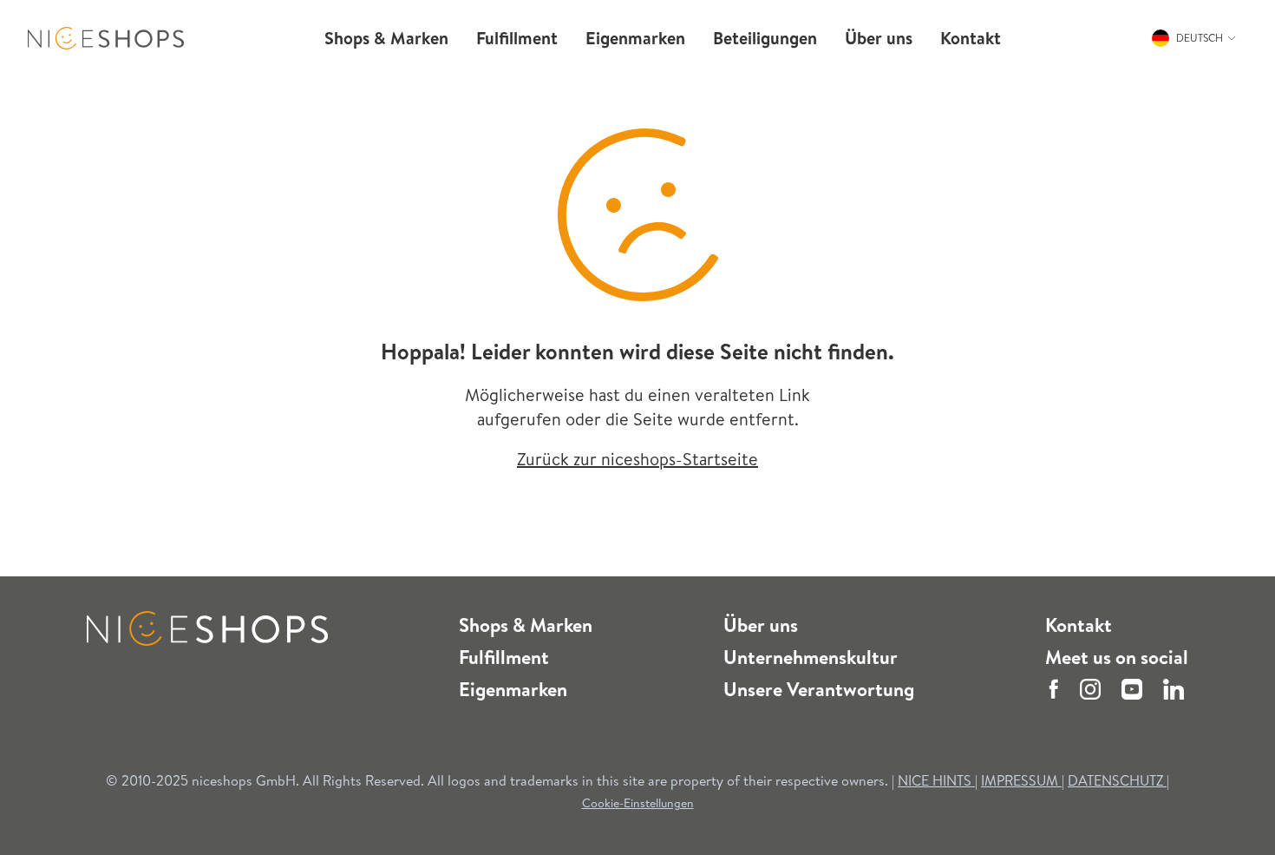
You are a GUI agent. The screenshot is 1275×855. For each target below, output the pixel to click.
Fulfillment (504, 657)
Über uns (760, 625)
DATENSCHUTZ (1117, 780)
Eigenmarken (513, 689)
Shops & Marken (525, 625)
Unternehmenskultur (810, 657)
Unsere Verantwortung (818, 689)
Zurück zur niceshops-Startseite (637, 458)
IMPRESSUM (1021, 780)
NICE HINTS (934, 780)
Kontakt (1078, 625)
